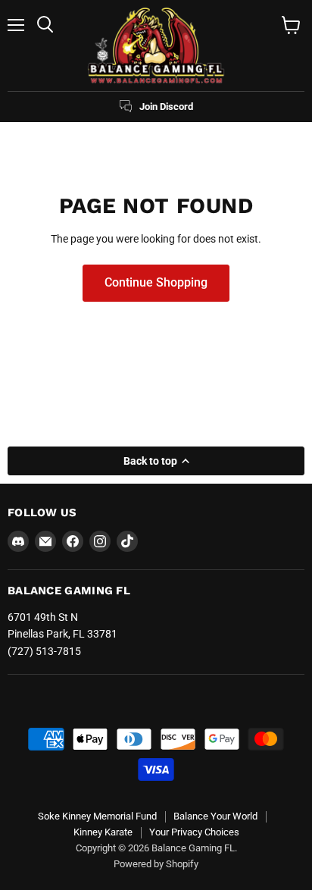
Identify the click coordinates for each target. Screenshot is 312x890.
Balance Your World (215, 816)
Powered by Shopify (156, 864)
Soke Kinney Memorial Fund (97, 816)
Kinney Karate (103, 832)
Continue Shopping (156, 282)
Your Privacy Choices (194, 832)
